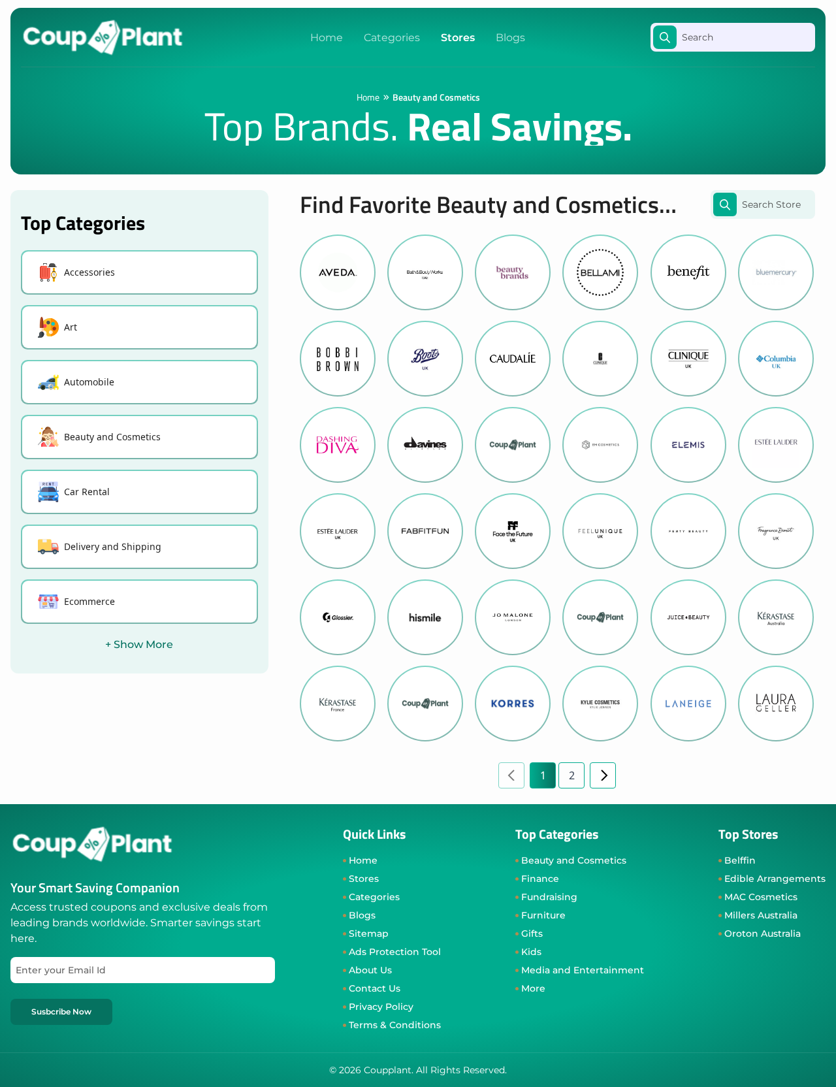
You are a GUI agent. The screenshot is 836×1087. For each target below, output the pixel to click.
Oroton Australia (762, 933)
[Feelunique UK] (600, 531)
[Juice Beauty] (688, 617)
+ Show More (139, 644)
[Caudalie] (512, 358)
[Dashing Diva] (337, 444)
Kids (531, 952)
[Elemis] (688, 444)
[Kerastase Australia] (775, 617)
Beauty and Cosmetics (573, 860)
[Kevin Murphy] (425, 703)
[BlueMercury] (775, 272)
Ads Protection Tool (395, 952)
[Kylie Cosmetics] (600, 703)
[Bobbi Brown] (337, 358)
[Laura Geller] (775, 703)
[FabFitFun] (425, 531)
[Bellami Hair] (600, 272)
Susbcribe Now (61, 1011)
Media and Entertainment (582, 970)
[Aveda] (337, 272)
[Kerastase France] (337, 703)
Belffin (740, 860)
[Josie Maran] (600, 617)
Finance (540, 878)
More (533, 988)
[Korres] (512, 703)
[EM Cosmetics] (600, 444)
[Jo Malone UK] (512, 617)
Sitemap (369, 933)
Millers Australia (760, 915)
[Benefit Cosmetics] (688, 272)
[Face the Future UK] (512, 531)
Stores (458, 37)
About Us (370, 970)
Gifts (532, 933)
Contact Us (374, 988)
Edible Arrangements (775, 878)
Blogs (510, 37)
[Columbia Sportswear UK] (775, 358)
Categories (392, 37)
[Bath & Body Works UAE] (425, 272)
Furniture (543, 915)
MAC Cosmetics (760, 897)
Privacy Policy (381, 1007)
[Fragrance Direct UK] (775, 531)
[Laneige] (688, 703)
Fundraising (549, 897)
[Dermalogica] (512, 444)
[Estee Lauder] (775, 444)
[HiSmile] (425, 617)
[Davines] (425, 444)
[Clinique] (600, 358)
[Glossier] (337, 617)
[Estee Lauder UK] (337, 531)
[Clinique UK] (688, 358)
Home (326, 37)
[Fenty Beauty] (688, 531)
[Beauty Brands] (512, 272)
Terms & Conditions (395, 1025)
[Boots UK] (425, 358)
